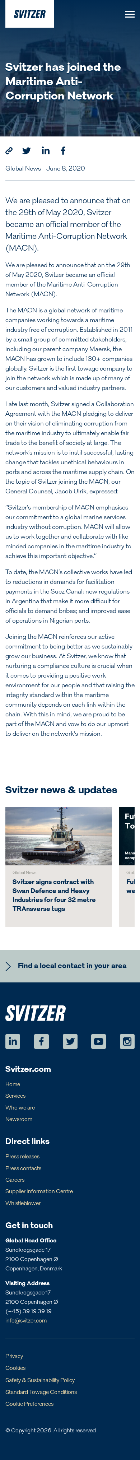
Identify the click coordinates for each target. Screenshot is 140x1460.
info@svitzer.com (26, 1321)
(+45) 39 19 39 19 (28, 1312)
